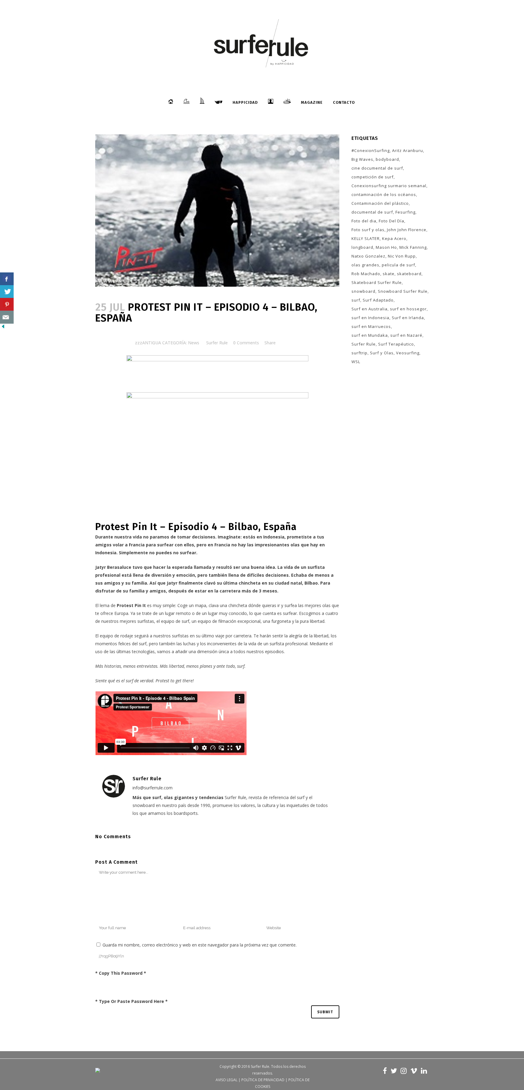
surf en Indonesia (370, 317)
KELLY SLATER (365, 238)
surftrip (359, 353)
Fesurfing (405, 212)
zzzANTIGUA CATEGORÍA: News (167, 343)
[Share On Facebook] (7, 278)
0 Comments (246, 343)
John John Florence (406, 229)
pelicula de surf (398, 265)
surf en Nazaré (406, 335)
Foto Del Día (391, 221)
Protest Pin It (131, 605)
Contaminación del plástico (380, 203)
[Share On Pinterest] (7, 304)
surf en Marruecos (371, 326)
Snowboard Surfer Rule (403, 291)
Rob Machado (365, 273)
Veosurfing (407, 353)
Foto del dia (363, 221)
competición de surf (372, 177)
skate (389, 273)
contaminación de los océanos (383, 194)
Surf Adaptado (378, 300)
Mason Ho (386, 247)
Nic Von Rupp (402, 256)
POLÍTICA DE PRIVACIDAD (262, 1079)
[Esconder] (3, 328)
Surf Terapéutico (396, 344)
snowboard (363, 291)
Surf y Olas (382, 353)
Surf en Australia (369, 309)
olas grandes (365, 265)
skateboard (409, 273)
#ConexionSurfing (370, 150)
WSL (355, 361)
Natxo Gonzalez (368, 256)
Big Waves (362, 159)
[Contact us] (7, 317)
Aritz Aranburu (407, 150)
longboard (362, 247)
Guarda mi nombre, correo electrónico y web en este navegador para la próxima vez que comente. (199, 945)
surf (355, 300)
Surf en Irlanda (408, 317)
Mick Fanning (413, 247)
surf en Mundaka (369, 335)
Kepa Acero (394, 238)
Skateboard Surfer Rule (376, 282)
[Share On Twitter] (7, 291)
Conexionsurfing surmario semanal (388, 185)
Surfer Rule (217, 343)
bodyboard (387, 159)
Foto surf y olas (368, 229)
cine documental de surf (377, 168)
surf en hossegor (408, 309)
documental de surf (372, 212)
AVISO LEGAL (226, 1079)
